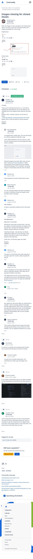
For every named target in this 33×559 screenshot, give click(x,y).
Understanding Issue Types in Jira (10, 477)
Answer (5, 82)
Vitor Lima (12, 282)
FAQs (6, 516)
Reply (3, 333)
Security (7, 544)
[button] (16, 44)
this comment (8, 280)
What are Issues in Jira (7, 480)
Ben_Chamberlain (11, 129)
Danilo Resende (11, 20)
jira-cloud (8, 470)
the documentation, (18, 162)
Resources (7, 526)
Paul (8, 286)
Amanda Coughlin (12, 355)
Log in (4, 440)
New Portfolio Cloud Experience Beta (11, 486)
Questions (17, 8)
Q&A (9, 8)
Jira (13, 8)
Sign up (9, 440)
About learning (8, 523)
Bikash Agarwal (11, 184)
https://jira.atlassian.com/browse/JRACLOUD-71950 (15, 117)
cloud (3, 470)
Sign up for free (8, 454)
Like (5, 170)
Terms (6, 542)
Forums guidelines (9, 518)
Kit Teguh (9, 297)
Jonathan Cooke (9, 413)
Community (10, 2)
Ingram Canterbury (12, 319)
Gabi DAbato (8, 343)
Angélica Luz (8, 99)
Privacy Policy (8, 540)
